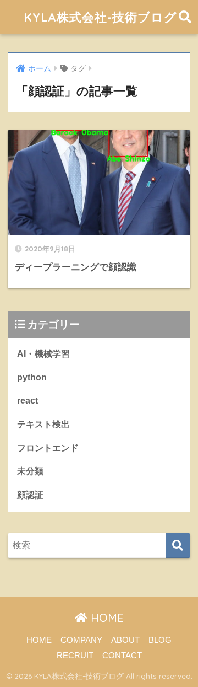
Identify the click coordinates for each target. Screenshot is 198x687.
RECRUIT (75, 655)
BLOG (160, 640)
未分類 (30, 471)
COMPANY (81, 640)
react (27, 400)
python (32, 377)
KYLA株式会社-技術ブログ (100, 16)
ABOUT (125, 640)
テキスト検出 (43, 424)
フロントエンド (48, 448)
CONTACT (122, 655)
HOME (105, 618)
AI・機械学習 (43, 353)
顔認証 (30, 495)
